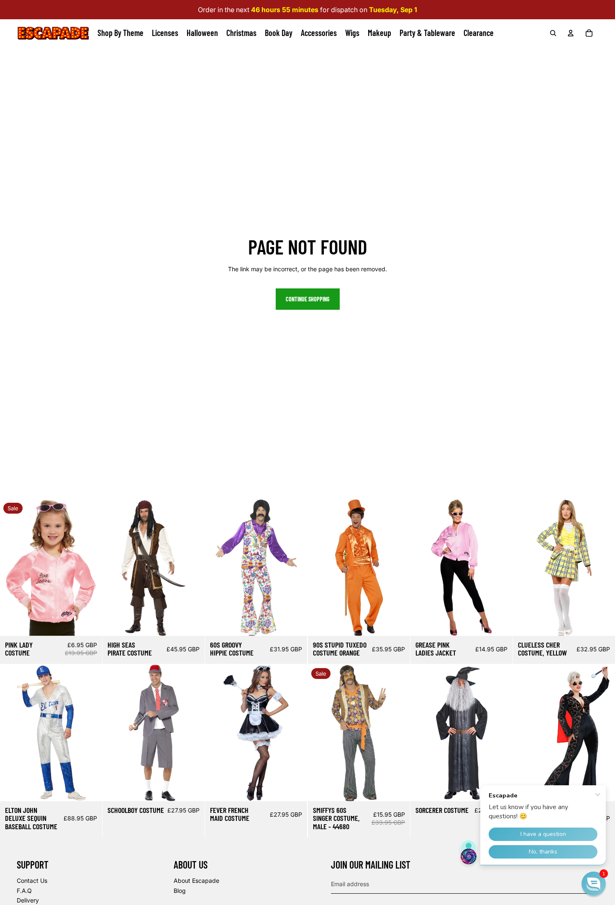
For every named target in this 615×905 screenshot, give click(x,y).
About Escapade (196, 880)
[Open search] (553, 33)
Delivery (28, 900)
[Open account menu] (570, 33)
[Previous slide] (6, 567)
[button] (594, 884)
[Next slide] (95, 567)
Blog (180, 890)
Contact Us (32, 880)
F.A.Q (24, 890)
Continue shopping (308, 299)
